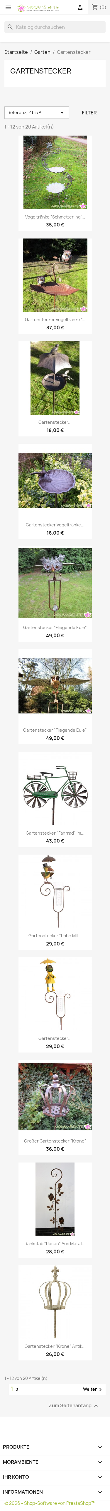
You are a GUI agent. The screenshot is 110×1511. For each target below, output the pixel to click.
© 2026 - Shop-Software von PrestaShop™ (49, 1503)
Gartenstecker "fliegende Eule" (55, 627)
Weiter (93, 1389)
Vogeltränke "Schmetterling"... (55, 217)
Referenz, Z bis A (37, 112)
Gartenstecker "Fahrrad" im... (55, 833)
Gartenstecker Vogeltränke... (55, 525)
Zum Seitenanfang (74, 1406)
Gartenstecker (40, 71)
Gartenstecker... (55, 422)
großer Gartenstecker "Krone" (55, 1141)
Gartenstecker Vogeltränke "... (55, 319)
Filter (89, 112)
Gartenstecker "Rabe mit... (55, 935)
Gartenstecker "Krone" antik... (55, 1346)
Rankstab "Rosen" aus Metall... (55, 1243)
